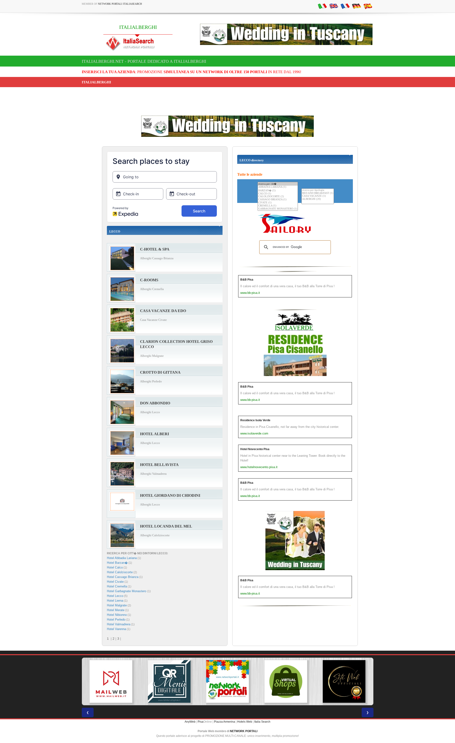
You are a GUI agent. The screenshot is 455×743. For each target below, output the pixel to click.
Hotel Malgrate (117, 605)
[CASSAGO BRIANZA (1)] (278, 199)
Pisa (200, 721)
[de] (356, 5)
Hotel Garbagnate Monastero (127, 591)
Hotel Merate (115, 610)
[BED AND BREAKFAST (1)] (318, 193)
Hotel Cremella (117, 586)
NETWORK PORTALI (243, 731)
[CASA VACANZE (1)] (318, 196)
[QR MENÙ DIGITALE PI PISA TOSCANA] (111, 681)
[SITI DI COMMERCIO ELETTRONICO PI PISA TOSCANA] (227, 681)
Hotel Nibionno (117, 615)
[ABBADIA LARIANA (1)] (278, 187)
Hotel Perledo (116, 619)
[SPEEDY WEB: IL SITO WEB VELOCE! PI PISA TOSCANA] (344, 681)
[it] (322, 5)
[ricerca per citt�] (278, 184)
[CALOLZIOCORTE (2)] (278, 196)
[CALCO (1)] (278, 193)
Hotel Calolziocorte (120, 572)
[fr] (345, 5)
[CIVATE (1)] (278, 202)
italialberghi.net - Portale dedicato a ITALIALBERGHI (144, 61)
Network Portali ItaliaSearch (120, 3)
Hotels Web (244, 721)
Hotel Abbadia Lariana (122, 558)
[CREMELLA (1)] (278, 205)
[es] (368, 5)
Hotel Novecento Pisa (254, 449)
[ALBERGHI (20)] (318, 199)
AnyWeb (190, 721)
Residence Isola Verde (255, 420)
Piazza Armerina (224, 721)
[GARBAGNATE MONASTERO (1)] (278, 208)
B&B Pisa (246, 279)
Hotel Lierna (115, 600)
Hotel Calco (115, 567)
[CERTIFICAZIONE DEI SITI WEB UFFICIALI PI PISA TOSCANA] (285, 681)
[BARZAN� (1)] (278, 190)
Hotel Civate (115, 581)
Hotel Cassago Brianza (122, 577)
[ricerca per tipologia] (318, 190)
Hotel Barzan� (117, 562)
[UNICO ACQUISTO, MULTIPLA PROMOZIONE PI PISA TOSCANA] (169, 681)
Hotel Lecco (115, 596)
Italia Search (262, 721)
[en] (333, 5)
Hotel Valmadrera (118, 624)
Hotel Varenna (116, 629)
